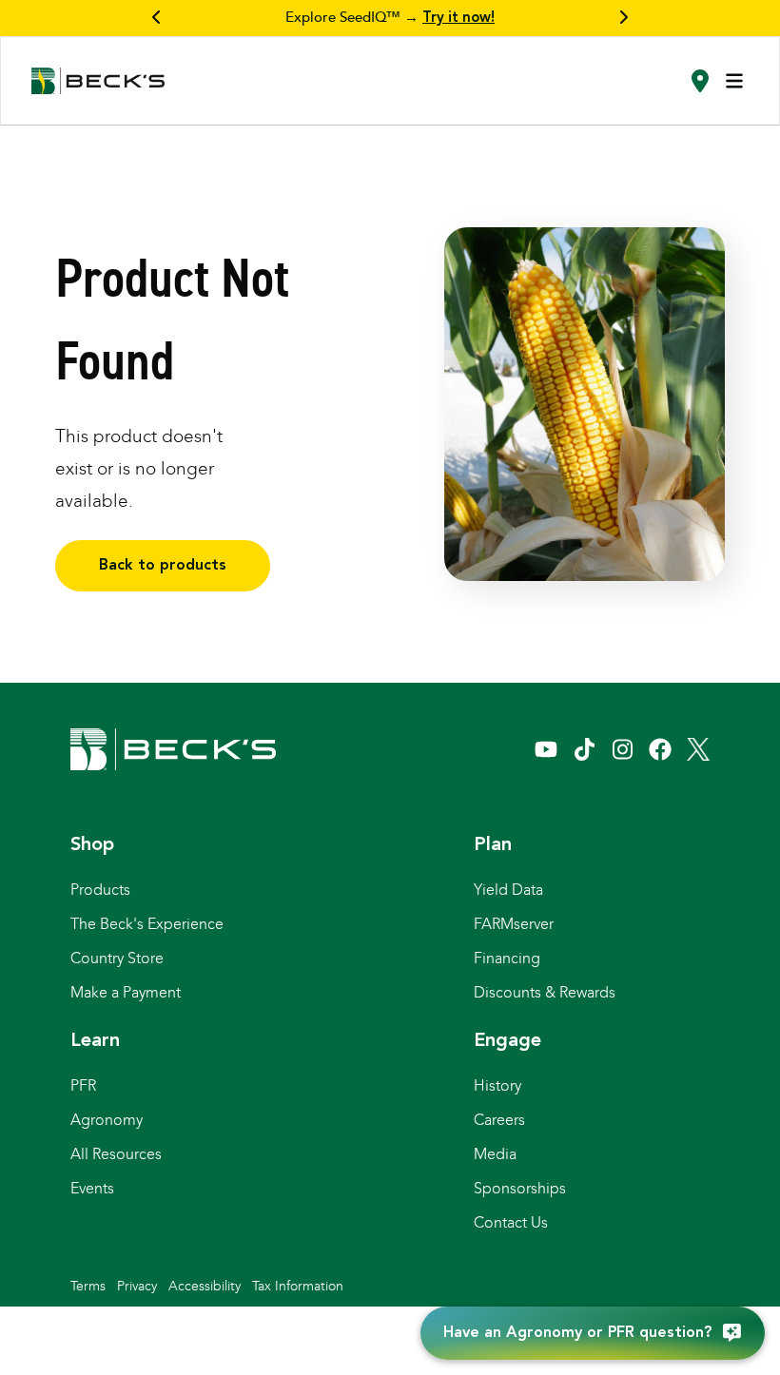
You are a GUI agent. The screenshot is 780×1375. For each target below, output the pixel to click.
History (497, 1085)
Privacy (137, 1286)
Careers (499, 1120)
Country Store (117, 958)
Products (100, 890)
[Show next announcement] (623, 18)
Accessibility (204, 1286)
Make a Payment (125, 992)
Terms (88, 1286)
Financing (507, 958)
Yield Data (508, 890)
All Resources (116, 1154)
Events (92, 1188)
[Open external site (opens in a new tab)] (546, 749)
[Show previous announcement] (157, 18)
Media (495, 1154)
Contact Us (511, 1222)
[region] (390, 18)
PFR (83, 1085)
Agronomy (106, 1120)
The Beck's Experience (147, 924)
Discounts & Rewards (544, 992)
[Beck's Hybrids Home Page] (98, 81)
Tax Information (297, 1286)
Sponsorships (520, 1188)
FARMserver (514, 924)
